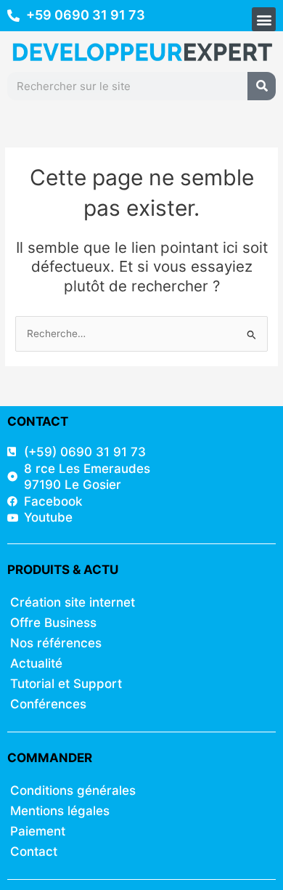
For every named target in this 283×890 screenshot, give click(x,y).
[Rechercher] (261, 86)
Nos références (56, 643)
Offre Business (53, 622)
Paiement (37, 831)
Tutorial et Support (66, 683)
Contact (33, 851)
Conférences (48, 704)
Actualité (36, 663)
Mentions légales (60, 811)
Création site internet (72, 602)
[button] (264, 19)
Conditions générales (73, 790)
